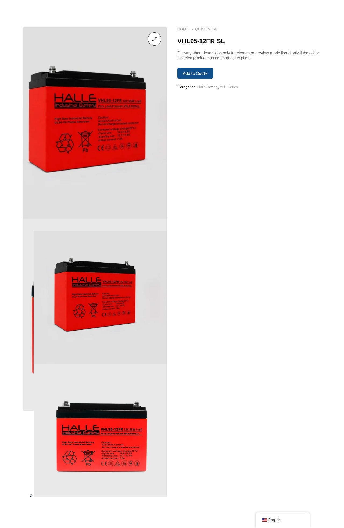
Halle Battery (207, 87)
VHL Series (229, 87)
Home (183, 29)
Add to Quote (195, 73)
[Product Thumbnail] (154, 39)
